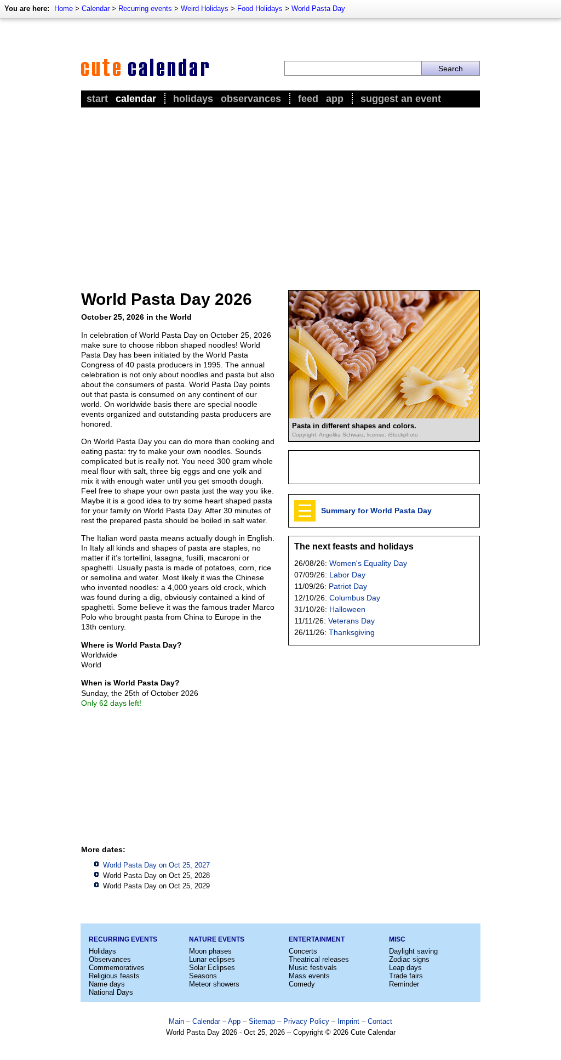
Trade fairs (406, 976)
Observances (251, 98)
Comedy (302, 984)
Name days (107, 984)
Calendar (96, 8)
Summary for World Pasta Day (376, 510)
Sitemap (262, 1021)
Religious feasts (114, 976)
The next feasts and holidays (354, 546)
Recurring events (145, 8)
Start (97, 98)
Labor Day (347, 574)
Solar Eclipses (212, 967)
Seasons (203, 976)
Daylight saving (413, 951)
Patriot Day (348, 586)
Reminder (404, 984)
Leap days (405, 967)
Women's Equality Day (368, 563)
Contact (380, 1021)
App (335, 98)
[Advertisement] (280, 192)
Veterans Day (351, 620)
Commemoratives (117, 967)
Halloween (347, 609)
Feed (308, 98)
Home (63, 8)
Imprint (348, 1021)
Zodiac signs (409, 959)
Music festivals (313, 967)
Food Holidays (260, 8)
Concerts (303, 951)
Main (176, 1021)
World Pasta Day (318, 8)
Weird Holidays (204, 8)
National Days (111, 992)
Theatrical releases (319, 959)
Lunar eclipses (212, 959)
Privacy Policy (306, 1021)
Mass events (309, 976)
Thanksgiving (352, 632)
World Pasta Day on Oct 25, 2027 (156, 865)
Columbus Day (354, 597)
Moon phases (210, 951)
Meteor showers (214, 984)
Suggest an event (400, 98)
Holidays (193, 98)
